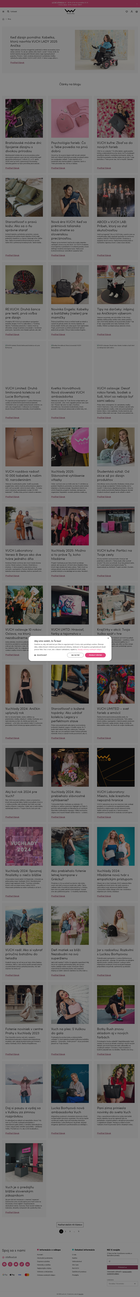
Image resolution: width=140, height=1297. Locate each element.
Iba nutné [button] (75, 655)
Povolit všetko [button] (95, 655)
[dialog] (70, 648)
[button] (40, 655)
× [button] (108, 638)
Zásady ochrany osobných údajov (90, 649)
